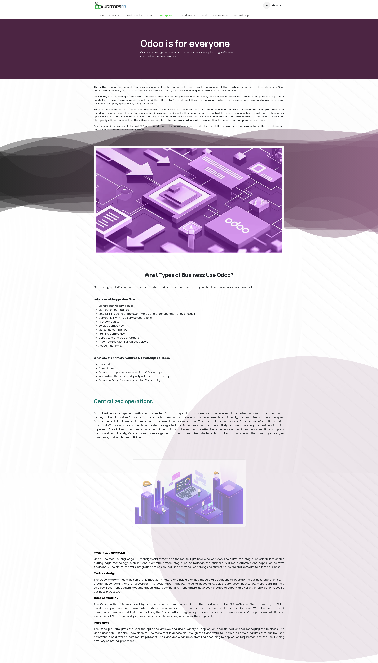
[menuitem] (101, 15)
